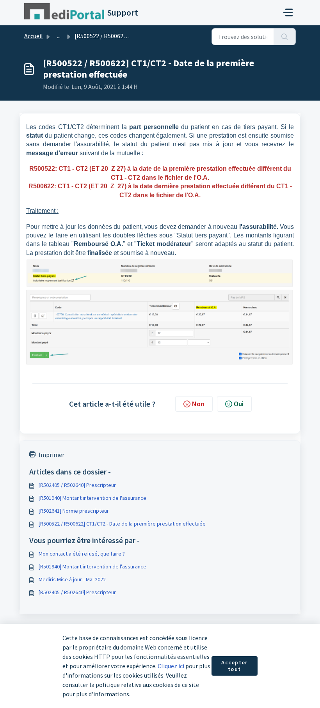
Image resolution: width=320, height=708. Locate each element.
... (58, 36)
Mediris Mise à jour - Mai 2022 (72, 579)
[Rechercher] (285, 36)
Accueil (33, 36)
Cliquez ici (171, 666)
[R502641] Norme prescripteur (74, 510)
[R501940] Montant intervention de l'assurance (92, 497)
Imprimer (51, 454)
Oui (239, 403)
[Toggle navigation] (288, 12)
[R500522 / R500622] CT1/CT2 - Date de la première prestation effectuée (122, 523)
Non (198, 403)
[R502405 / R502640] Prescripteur (77, 485)
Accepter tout (234, 666)
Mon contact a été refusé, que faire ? (82, 553)
